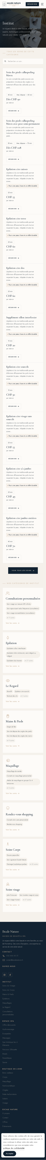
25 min (10, 192)
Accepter (9, 1153)
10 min (10, 341)
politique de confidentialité (13, 1148)
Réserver (12, 111)
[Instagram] (4, 975)
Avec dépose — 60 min (24, 95)
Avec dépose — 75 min (24, 143)
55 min (10, 143)
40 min (10, 95)
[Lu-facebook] (10, 975)
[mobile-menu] (41, 4)
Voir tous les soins (21, 570)
